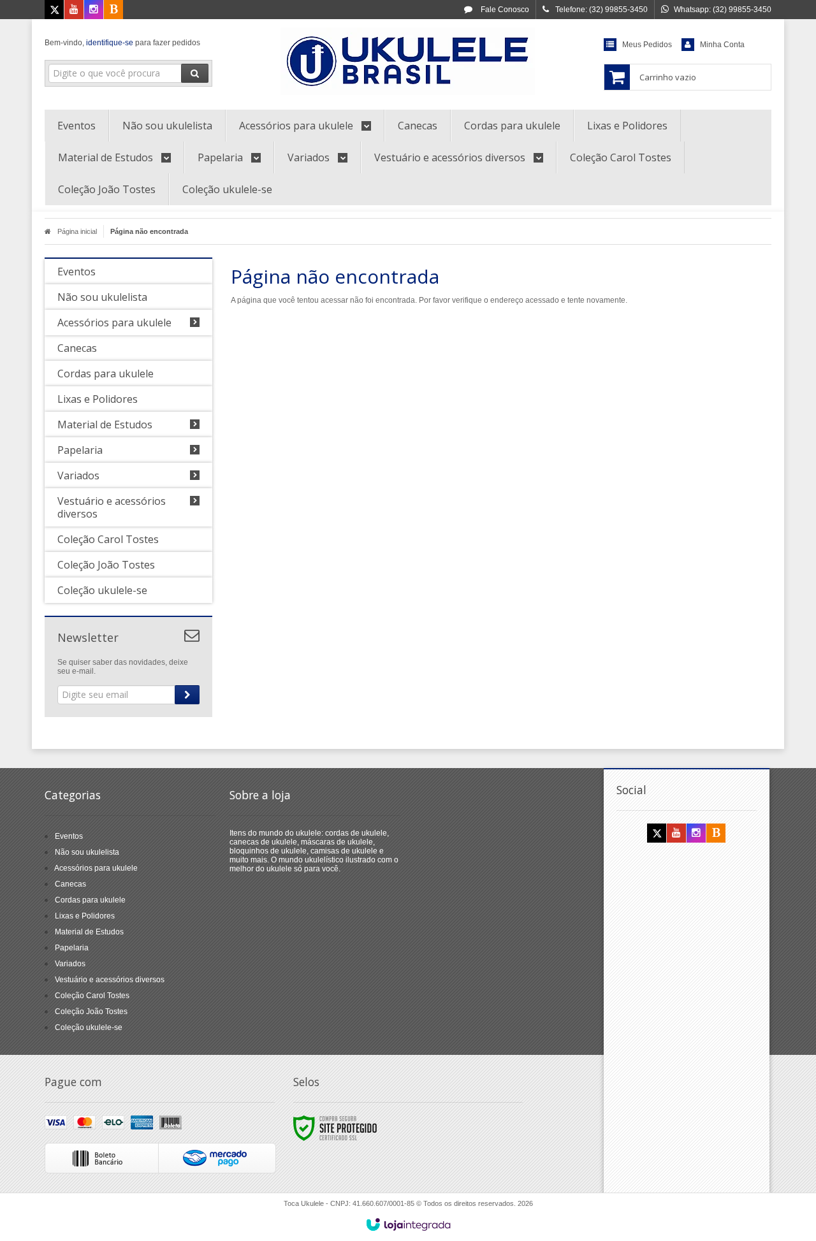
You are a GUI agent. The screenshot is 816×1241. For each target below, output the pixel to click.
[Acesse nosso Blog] (113, 10)
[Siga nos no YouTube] (676, 833)
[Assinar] (187, 694)
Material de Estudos (89, 931)
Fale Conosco (504, 9)
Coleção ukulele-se (88, 1027)
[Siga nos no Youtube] (74, 10)
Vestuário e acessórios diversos (109, 979)
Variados (70, 963)
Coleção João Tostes (91, 1011)
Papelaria (72, 947)
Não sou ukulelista (87, 852)
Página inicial (77, 231)
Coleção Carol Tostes (92, 995)
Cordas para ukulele (90, 900)
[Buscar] (194, 73)
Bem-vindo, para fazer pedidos (122, 42)
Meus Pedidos (647, 44)
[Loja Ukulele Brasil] (408, 61)
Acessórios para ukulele (96, 868)
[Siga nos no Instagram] (93, 10)
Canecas (70, 884)
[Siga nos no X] (54, 10)
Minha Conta (722, 44)
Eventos (69, 836)
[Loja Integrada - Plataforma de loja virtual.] (408, 1224)
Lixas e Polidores (85, 915)
